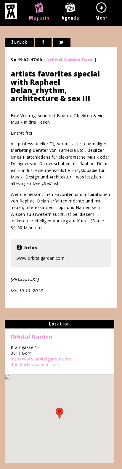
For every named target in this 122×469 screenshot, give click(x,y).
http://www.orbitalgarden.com (41, 359)
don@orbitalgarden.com (35, 364)
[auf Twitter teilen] (62, 42)
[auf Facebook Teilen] (43, 42)
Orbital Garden (31, 336)
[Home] (11, 17)
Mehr (101, 18)
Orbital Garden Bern (69, 60)
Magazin (39, 18)
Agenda (70, 18)
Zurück (19, 42)
